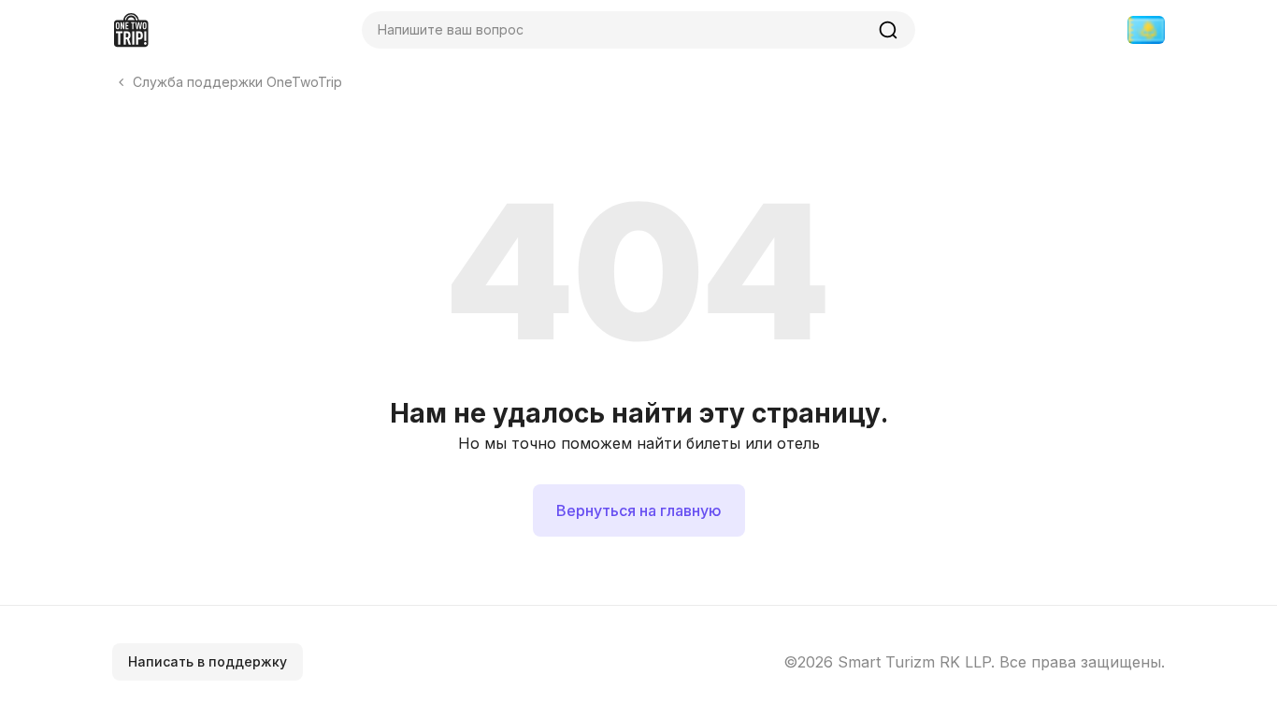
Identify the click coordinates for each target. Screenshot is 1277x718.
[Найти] (888, 30)
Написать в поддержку (207, 661)
